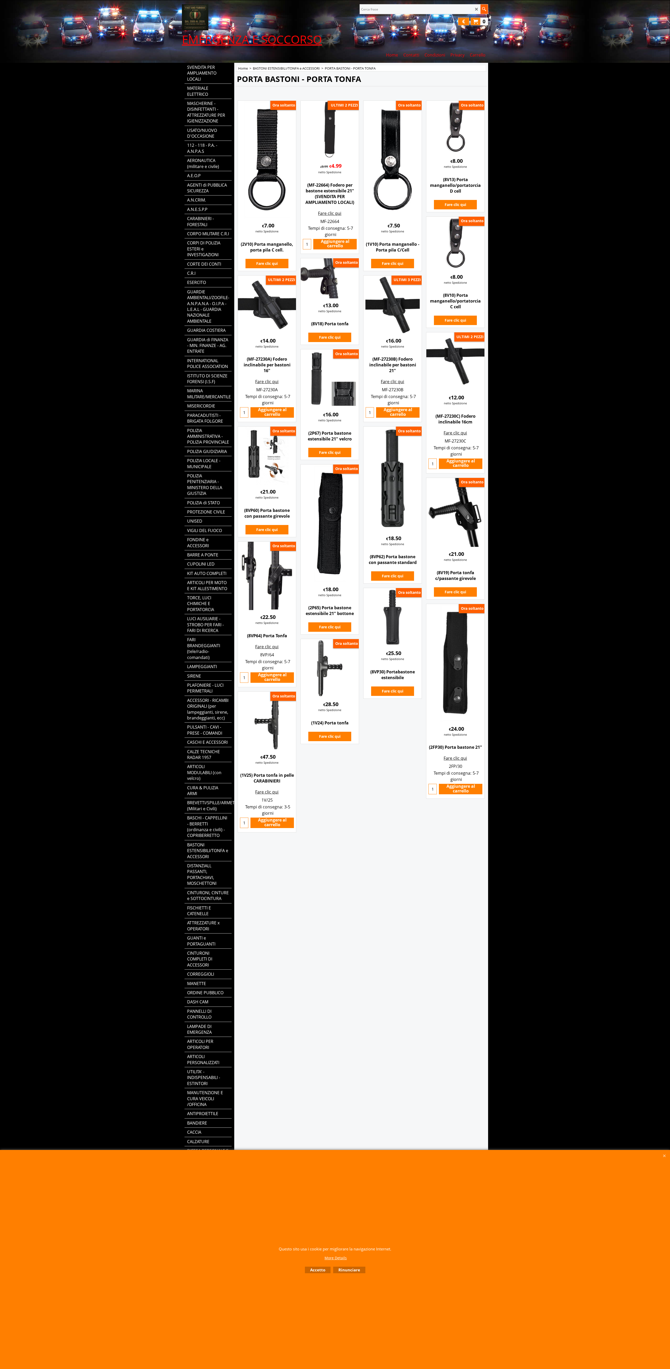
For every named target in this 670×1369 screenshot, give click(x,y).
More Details (336, 1257)
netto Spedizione (266, 231)
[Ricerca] (484, 9)
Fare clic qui (267, 263)
